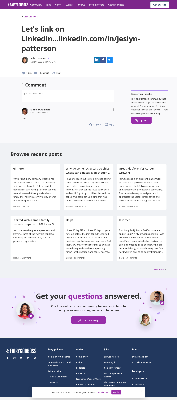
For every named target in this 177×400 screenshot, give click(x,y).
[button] (164, 17)
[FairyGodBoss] (21, 351)
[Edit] (164, 17)
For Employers (96, 4)
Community (36, 4)
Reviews (81, 4)
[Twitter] (21, 358)
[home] (17, 4)
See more (159, 269)
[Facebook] (7, 358)
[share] (53, 72)
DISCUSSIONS (31, 16)
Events (69, 4)
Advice (58, 4)
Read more (103, 392)
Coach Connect (116, 4)
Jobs (48, 4)
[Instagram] (14, 358)
